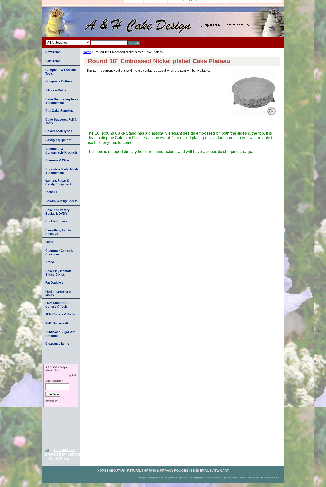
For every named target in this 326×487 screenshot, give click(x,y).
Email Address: (53, 380)
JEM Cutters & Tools (60, 314)
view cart (220, 470)
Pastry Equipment (58, 140)
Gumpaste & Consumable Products (61, 150)
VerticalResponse (55, 403)
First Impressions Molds (58, 293)
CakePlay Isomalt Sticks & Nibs (58, 272)
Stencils (51, 192)
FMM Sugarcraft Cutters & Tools (57, 304)
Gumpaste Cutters (58, 81)
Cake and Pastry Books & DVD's (57, 211)
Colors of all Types (58, 131)
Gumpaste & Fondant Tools (60, 71)
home (101, 470)
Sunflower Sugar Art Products (60, 334)
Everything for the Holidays (58, 232)
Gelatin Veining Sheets (61, 201)
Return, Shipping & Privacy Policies (157, 470)
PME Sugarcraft (56, 323)
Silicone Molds (55, 90)
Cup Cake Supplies (59, 111)
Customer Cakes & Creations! (59, 252)
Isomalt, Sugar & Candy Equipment (58, 182)
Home (87, 52)
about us (117, 470)
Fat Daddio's (54, 282)
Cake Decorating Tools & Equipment (61, 101)
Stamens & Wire (57, 160)
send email (200, 470)
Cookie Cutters (56, 221)
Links (49, 242)
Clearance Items (57, 343)
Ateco (49, 262)
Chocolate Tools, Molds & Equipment (62, 171)
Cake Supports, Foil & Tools (61, 121)
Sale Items (53, 61)
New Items (53, 52)
